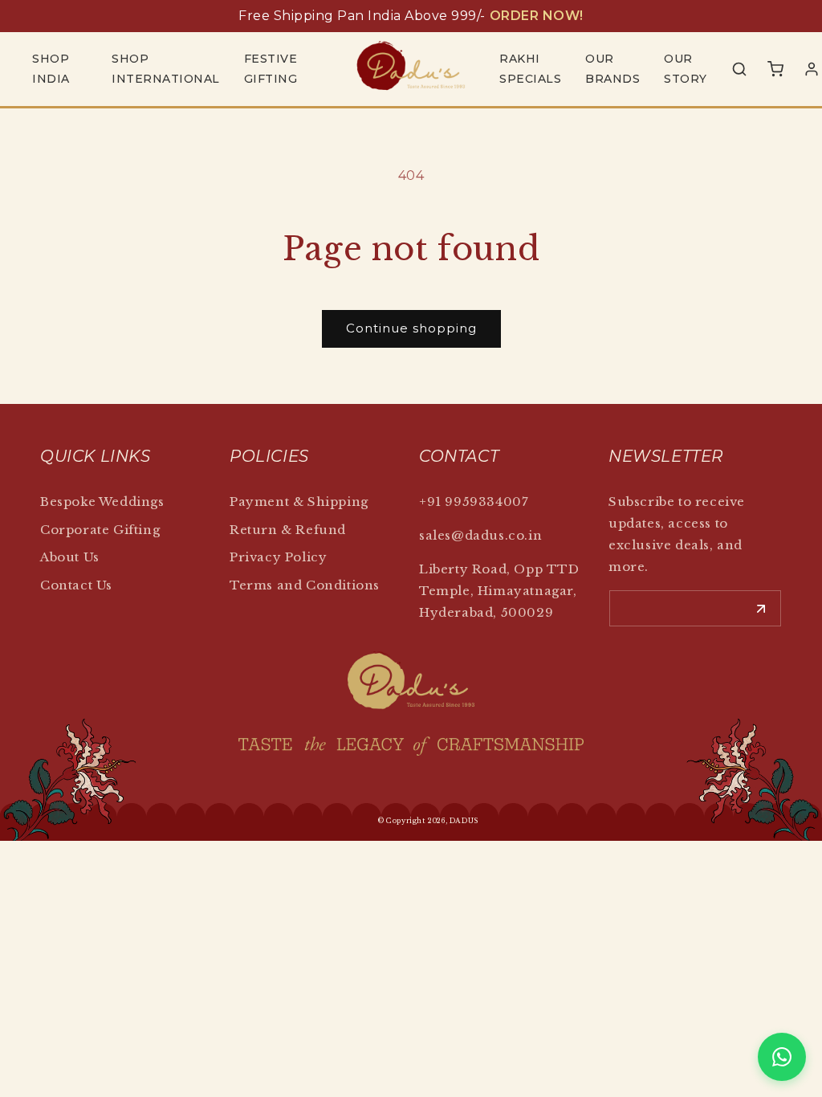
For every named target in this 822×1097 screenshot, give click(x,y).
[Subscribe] (761, 608)
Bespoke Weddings (102, 501)
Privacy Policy (278, 557)
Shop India (51, 68)
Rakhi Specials (530, 68)
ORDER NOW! (537, 15)
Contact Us (76, 585)
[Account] (812, 69)
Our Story (685, 68)
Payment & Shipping (299, 501)
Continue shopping (411, 328)
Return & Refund (288, 529)
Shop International (166, 68)
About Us (70, 557)
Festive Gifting (271, 68)
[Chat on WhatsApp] (782, 1057)
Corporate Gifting (100, 529)
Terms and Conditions (305, 585)
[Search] (739, 69)
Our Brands (612, 68)
